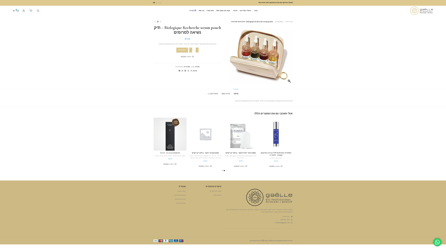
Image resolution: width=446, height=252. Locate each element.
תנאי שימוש (217, 195)
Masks (206, 156)
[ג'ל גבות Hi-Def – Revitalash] (170, 134)
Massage (233, 156)
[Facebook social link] (191, 70)
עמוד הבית (289, 22)
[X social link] (188, 70)
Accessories (279, 22)
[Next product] (155, 21)
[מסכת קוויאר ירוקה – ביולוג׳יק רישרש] (205, 134)
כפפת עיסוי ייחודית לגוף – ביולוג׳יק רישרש (241, 153)
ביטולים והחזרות (180, 195)
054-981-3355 (285, 219)
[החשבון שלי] (23, 10)
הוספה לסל (182, 50)
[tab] (236, 92)
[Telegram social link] (179, 70)
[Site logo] (421, 10)
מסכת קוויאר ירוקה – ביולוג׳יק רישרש (205, 153)
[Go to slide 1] (224, 170)
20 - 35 (211, 156)
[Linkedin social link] (182, 70)
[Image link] (269, 197)
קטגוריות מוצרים (215, 191)
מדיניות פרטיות (180, 199)
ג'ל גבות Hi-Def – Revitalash (170, 153)
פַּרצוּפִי (192, 158)
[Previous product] (160, 21)
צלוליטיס (241, 158)
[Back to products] (157, 21)
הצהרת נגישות (181, 203)
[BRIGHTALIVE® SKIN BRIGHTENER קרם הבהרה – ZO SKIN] (276, 134)
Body (227, 156)
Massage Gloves (251, 156)
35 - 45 (217, 156)
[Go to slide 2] (221, 170)
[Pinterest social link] (185, 70)
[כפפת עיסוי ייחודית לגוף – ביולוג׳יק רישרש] (240, 134)
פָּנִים (271, 158)
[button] (187, 56)
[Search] (38, 10)
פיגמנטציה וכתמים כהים (207, 158)
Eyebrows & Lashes (179, 156)
